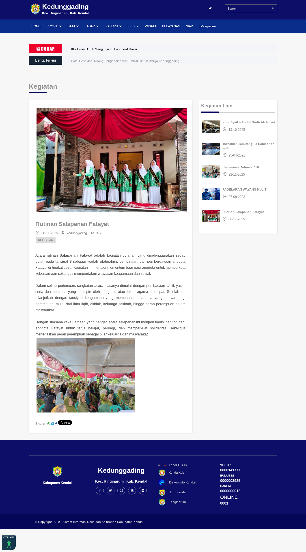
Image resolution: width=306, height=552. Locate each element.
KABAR (90, 26)
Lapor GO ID (178, 465)
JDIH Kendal (176, 492)
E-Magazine (207, 26)
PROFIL (52, 26)
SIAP (189, 26)
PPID (131, 26)
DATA (71, 26)
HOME (36, 26)
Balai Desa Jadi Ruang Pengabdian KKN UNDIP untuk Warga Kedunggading (125, 61)
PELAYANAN (171, 26)
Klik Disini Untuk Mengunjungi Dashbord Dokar (104, 49)
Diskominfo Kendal (181, 482)
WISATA (150, 26)
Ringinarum (176, 502)
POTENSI (111, 26)
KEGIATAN (45, 240)
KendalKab (175, 472)
